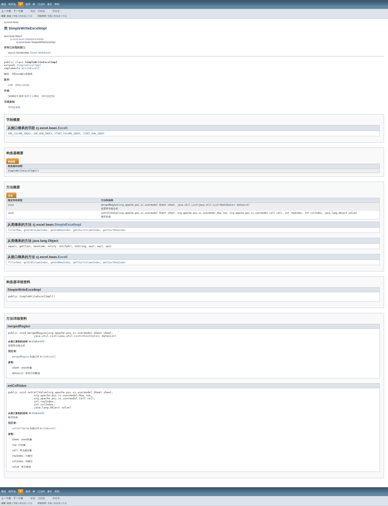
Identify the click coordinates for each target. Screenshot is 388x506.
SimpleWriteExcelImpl (22, 170)
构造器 (22, 16)
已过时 (41, 4)
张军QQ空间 (48, 96)
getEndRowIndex (60, 230)
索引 (49, 4)
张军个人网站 (31, 96)
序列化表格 (14, 107)
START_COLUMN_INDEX (67, 133)
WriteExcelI (44, 52)
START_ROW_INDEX (93, 133)
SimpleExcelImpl (29, 65)
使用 (27, 4)
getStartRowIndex (114, 230)
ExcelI (33, 52)
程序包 (12, 4)
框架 (33, 11)
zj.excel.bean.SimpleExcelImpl (27, 39)
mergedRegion (109, 204)
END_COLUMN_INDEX (19, 133)
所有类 (56, 11)
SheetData (226, 204)
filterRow (14, 230)
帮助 (57, 4)
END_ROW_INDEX (43, 133)
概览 (3, 4)
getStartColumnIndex (86, 230)
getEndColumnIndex (36, 230)
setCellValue (109, 213)
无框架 (41, 11)
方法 (30, 16)
